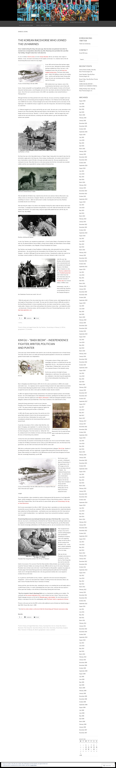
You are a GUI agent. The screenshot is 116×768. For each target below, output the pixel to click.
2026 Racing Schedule (26, 22)
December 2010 (83, 628)
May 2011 (81, 614)
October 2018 (82, 364)
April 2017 (81, 415)
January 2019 (82, 356)
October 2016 (82, 432)
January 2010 (82, 659)
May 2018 (81, 379)
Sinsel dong (52, 627)
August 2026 (82, 101)
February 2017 (82, 421)
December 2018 (83, 359)
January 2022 (82, 255)
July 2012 (81, 575)
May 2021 (81, 277)
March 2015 (82, 485)
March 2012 (82, 586)
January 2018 (82, 390)
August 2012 (82, 572)
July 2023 (81, 204)
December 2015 (83, 460)
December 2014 (83, 494)
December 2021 (83, 258)
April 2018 (81, 381)
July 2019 (81, 339)
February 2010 (82, 657)
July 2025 (81, 137)
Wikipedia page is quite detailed (47, 597)
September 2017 (83, 401)
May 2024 (81, 176)
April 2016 (81, 449)
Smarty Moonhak (44, 56)
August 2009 (82, 673)
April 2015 (81, 482)
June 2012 (81, 578)
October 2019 (82, 331)
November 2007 (83, 732)
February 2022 (82, 252)
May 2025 (81, 143)
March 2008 (82, 721)
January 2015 (82, 491)
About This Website (42, 22)
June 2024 (81, 174)
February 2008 (82, 724)
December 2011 (83, 595)
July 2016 (81, 440)
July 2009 (81, 676)
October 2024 (82, 162)
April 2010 (81, 651)
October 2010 (82, 634)
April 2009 (81, 685)
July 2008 (81, 710)
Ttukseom (23, 629)
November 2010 (83, 631)
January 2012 (82, 592)
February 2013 (82, 555)
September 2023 (83, 199)
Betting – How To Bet (60, 22)
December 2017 (83, 393)
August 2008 (82, 707)
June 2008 (81, 713)
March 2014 (82, 519)
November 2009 (83, 665)
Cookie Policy (33, 765)
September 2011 (83, 603)
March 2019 (82, 350)
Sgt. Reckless (42, 327)
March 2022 (82, 249)
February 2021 (82, 286)
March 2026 (82, 115)
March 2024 (82, 182)
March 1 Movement (43, 397)
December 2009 (83, 662)
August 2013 (82, 539)
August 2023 (82, 202)
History (25, 327)
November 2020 (83, 294)
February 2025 (82, 151)
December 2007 (83, 730)
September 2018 (83, 367)
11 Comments (28, 329)
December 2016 (83, 426)
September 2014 (83, 502)
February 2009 (82, 690)
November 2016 (83, 429)
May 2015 (81, 480)
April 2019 (81, 348)
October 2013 (82, 533)
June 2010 (81, 645)
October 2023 (82, 196)
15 (94, 747)
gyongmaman (21, 329)
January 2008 (82, 727)
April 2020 (81, 314)
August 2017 (82, 404)
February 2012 (82, 589)
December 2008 (83, 696)
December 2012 (83, 561)
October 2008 (82, 701)
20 (88, 749)
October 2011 (82, 600)
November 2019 (83, 328)
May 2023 (81, 210)
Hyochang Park (47, 625)
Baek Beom (35, 625)
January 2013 (82, 558)
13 (88, 747)
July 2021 (81, 272)
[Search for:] (97, 22)
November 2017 (83, 395)
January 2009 (82, 693)
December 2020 (83, 291)
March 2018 (82, 384)
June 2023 (81, 207)
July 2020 (81, 306)
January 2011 (82, 626)
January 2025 (82, 154)
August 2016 (82, 438)
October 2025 (82, 129)
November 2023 (83, 193)
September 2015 (83, 468)
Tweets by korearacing (84, 43)
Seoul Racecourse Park (44, 25)
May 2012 (81, 581)
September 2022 (83, 233)
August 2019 (82, 336)
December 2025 (83, 123)
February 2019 (82, 353)
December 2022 (83, 224)
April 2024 (81, 179)
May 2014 (81, 513)
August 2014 (82, 505)
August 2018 (82, 370)
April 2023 (81, 213)
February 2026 (82, 117)
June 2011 (81, 612)
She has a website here (64, 271)
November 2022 (83, 227)
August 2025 (82, 134)
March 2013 (82, 553)
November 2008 (83, 699)
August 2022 (82, 235)
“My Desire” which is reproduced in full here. (58, 599)
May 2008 (81, 716)
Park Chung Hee (28, 627)
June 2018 (81, 376)
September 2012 (83, 569)
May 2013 (81, 547)
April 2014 (81, 516)
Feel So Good (31, 56)
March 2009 (82, 687)
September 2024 (83, 165)
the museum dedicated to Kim (33, 595)
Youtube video (60, 280)
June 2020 (81, 308)
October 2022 (82, 230)
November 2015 (83, 463)
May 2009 (81, 682)
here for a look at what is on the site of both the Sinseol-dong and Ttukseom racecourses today (44, 609)
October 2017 (82, 398)
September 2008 (83, 704)
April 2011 (81, 617)
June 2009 (81, 679)
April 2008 (81, 718)
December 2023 (83, 190)
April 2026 (81, 112)
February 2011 (82, 623)
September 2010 (83, 637)
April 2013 (81, 550)
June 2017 (81, 409)
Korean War (35, 327)
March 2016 (82, 452)
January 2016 (82, 457)
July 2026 (81, 103)
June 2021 (81, 275)
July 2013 (81, 541)
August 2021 (82, 269)
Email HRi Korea (83, 53)
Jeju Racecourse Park (26, 25)
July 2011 (81, 609)
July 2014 (81, 508)
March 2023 (82, 216)
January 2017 (82, 423)
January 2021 (82, 289)
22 (94, 749)
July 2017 (81, 407)
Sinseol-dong (50, 327)
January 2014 (82, 525)
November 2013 (83, 530)
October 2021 (82, 263)
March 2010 (82, 654)
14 (91, 747)
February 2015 (82, 488)
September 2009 (83, 671)
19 (86, 749)
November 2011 (83, 598)
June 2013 (81, 544)
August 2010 (82, 640)
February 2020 (82, 320)
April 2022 (81, 247)
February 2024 (82, 185)
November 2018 (83, 362)
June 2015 (81, 477)
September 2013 (83, 536)
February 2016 (82, 454)
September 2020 (83, 300)
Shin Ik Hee (61, 448)
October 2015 (82, 466)
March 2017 (82, 418)
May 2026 (81, 109)
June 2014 (81, 511)
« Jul (80, 755)
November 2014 (83, 496)
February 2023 (82, 218)
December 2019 (83, 325)
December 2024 (83, 157)
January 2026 (82, 120)
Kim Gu (53, 625)
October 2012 (82, 567)
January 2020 (82, 322)
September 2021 (83, 266)
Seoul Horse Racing (37, 627)
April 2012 (81, 584)
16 (96, 747)
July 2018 (81, 373)
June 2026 (81, 106)
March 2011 (82, 620)
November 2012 (83, 564)
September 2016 (83, 435)
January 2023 (82, 221)
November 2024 (83, 159)
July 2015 (81, 474)
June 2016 (81, 443)
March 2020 (82, 317)
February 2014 (82, 522)
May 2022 (81, 244)
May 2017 (81, 412)
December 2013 (83, 527)
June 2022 (81, 241)
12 (86, 747)
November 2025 (83, 126)
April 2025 (81, 145)
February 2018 (82, 387)
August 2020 (82, 303)
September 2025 (83, 131)
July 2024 (81, 171)
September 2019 (83, 334)
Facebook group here (65, 273)
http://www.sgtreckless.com (25, 310)
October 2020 (82, 297)
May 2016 (81, 446)
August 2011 (82, 606)
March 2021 (82, 283)
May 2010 (81, 648)
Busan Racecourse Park (77, 22)
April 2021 (81, 280)
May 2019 (81, 345)
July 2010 (81, 643)
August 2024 (82, 168)
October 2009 (82, 668)
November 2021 (83, 261)
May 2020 (81, 311)
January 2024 (82, 188)
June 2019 (81, 342)
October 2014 (82, 499)
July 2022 (81, 238)
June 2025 (81, 140)
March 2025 (82, 148)
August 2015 (82, 471)
